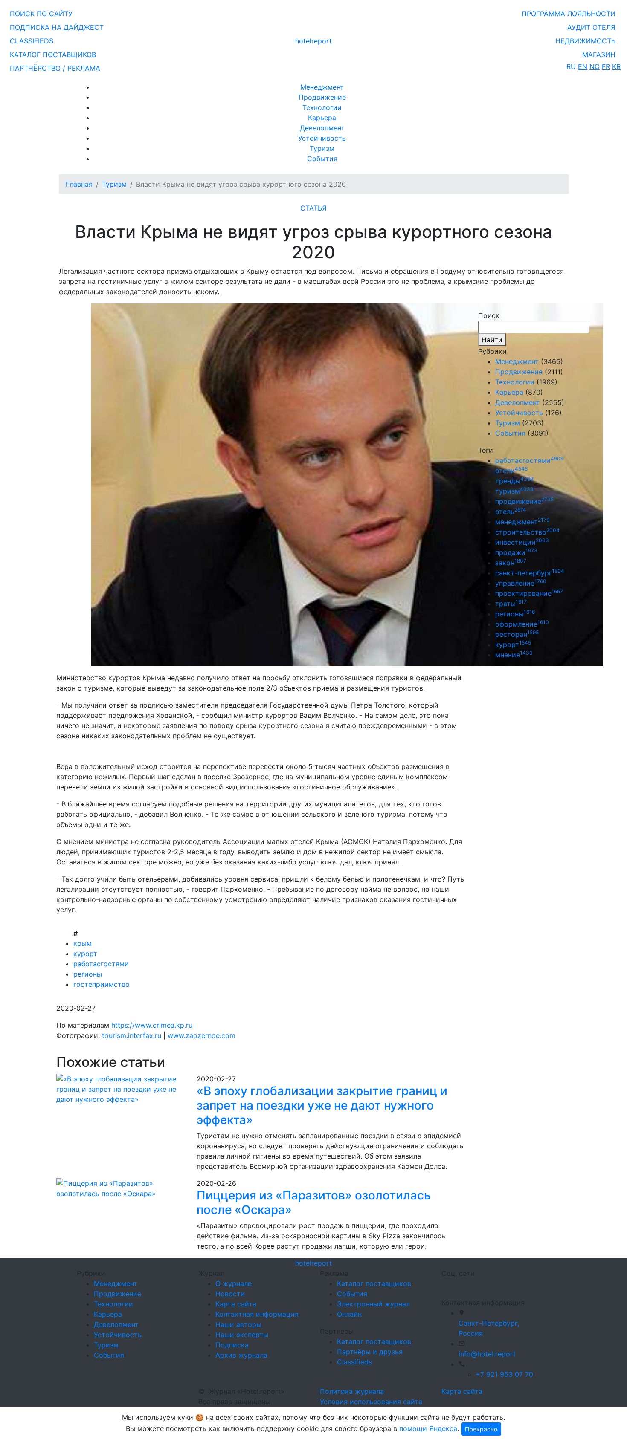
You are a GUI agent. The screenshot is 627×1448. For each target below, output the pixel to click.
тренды (514, 481)
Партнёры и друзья (370, 1351)
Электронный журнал (373, 1304)
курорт (85, 953)
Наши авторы (238, 1324)
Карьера (322, 117)
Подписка (232, 1345)
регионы (87, 974)
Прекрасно (481, 1429)
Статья (313, 208)
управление (520, 583)
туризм (514, 491)
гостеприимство (101, 984)
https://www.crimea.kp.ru (151, 1025)
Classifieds (354, 1362)
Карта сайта (235, 1304)
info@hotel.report (487, 1354)
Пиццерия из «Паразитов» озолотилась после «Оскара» (314, 1202)
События (322, 158)
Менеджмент (322, 87)
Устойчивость (322, 138)
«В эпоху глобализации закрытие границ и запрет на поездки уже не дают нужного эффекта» (322, 1105)
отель (510, 511)
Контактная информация (257, 1314)
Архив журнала (241, 1355)
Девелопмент (322, 128)
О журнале (233, 1283)
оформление (522, 624)
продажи (516, 552)
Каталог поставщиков (374, 1283)
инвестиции (522, 542)
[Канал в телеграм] (443, 1284)
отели (511, 470)
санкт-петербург (529, 573)
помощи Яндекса (428, 1428)
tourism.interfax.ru (131, 1035)
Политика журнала (352, 1391)
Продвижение (322, 97)
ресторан (517, 634)
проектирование (529, 593)
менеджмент (522, 521)
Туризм (322, 148)
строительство (527, 532)
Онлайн (349, 1314)
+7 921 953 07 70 (504, 1374)
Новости (230, 1293)
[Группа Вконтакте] (446, 1284)
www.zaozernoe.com (201, 1035)
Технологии (322, 107)
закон (510, 562)
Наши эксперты (241, 1334)
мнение (514, 654)
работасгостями (101, 964)
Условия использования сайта (371, 1401)
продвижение (524, 501)
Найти (492, 339)
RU (571, 66)
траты (511, 603)
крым (82, 943)
